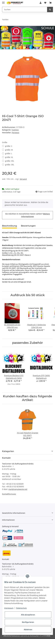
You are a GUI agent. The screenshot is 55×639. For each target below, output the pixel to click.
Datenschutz (21, 608)
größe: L (8, 153)
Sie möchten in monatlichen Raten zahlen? (27, 214)
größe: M (9, 149)
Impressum (8, 608)
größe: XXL (9, 160)
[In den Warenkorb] (4, 51)
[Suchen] (50, 9)
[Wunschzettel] (45, 2)
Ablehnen (28, 629)
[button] (40, 2)
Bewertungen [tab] (28, 225)
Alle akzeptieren (28, 615)
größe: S (8, 146)
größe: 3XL (9, 164)
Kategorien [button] (8, 451)
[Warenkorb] (50, 2)
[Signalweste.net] (15, 3)
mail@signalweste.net (17, 489)
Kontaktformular (9, 494)
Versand (23, 179)
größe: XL (9, 157)
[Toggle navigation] (3, 1)
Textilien (15, 129)
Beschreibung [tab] (9, 225)
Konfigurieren (28, 622)
